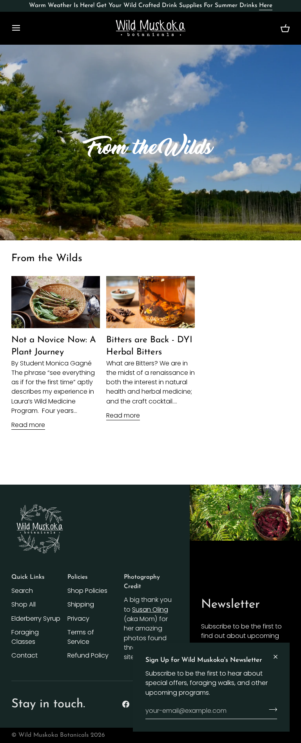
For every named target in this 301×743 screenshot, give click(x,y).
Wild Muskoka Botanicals (53, 735)
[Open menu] (23, 28)
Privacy (78, 618)
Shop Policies (87, 590)
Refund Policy (88, 655)
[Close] (279, 657)
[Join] (270, 709)
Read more (28, 424)
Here (265, 5)
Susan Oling (150, 609)
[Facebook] (125, 704)
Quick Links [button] (27, 577)
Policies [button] (77, 577)
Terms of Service (80, 637)
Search (22, 590)
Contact (24, 655)
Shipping (80, 604)
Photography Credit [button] (142, 581)
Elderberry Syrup (35, 618)
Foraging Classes (25, 637)
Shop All (23, 604)
